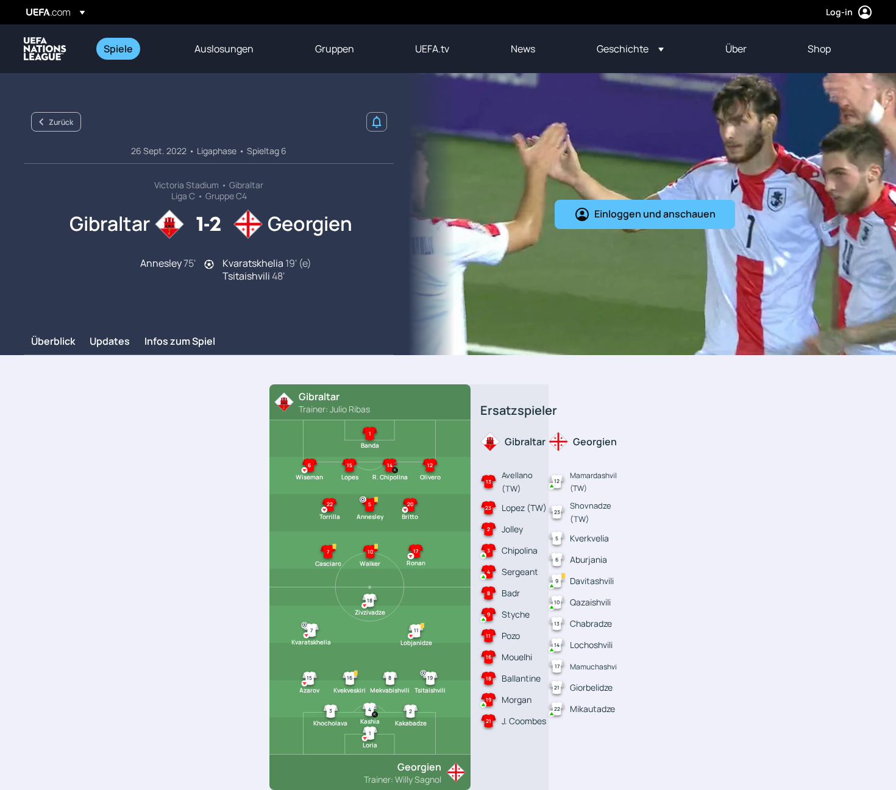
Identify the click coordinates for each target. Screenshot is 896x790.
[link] (118, 48)
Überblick (53, 341)
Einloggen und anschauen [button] (655, 213)
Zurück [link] (61, 122)
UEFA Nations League (45, 48)
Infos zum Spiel (179, 341)
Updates (110, 341)
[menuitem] (134, 48)
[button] (630, 48)
